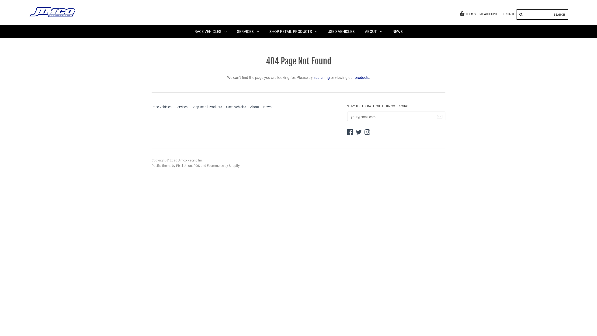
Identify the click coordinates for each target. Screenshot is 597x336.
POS (197, 166)
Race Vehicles (208, 31)
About (371, 31)
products (362, 77)
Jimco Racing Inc (190, 160)
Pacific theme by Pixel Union (172, 166)
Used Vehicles (341, 31)
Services (246, 31)
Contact (508, 14)
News (397, 31)
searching (322, 77)
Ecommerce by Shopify (223, 166)
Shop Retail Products (291, 31)
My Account (488, 14)
